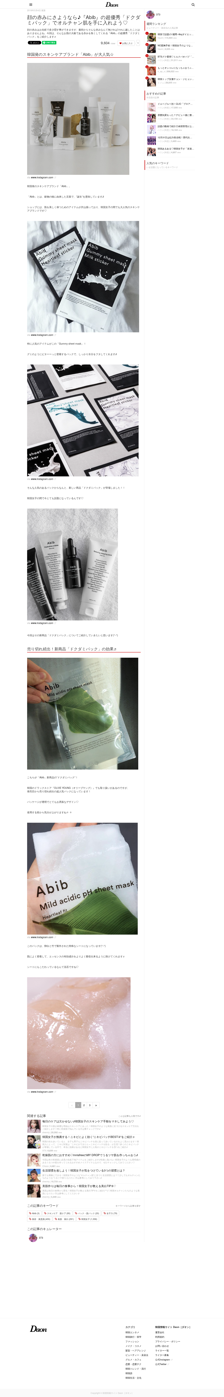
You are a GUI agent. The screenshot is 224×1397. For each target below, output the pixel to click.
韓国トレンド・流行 (135, 1368)
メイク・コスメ (133, 1346)
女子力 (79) (111, 1213)
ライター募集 (162, 1355)
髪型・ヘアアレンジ (135, 1350)
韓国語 (128, 1373)
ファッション (132, 1341)
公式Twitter (160, 1364)
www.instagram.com (42, 177)
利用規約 (159, 1336)
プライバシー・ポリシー (167, 1341)
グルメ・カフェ (133, 1359)
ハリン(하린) (164, 60)
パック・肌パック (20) (88, 1213)
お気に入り (127, 43)
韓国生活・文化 (133, 1377)
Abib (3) (35, 1213)
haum (160, 37)
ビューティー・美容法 (136, 1355)
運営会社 (159, 1332)
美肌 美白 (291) (65, 1218)
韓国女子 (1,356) (89, 1218)
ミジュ (161, 82)
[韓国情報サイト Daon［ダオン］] (111, 4)
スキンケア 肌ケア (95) (58, 1213)
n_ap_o (161, 71)
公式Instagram (162, 1359)
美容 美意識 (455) (40, 1218)
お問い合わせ (162, 1346)
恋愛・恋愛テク (133, 1364)
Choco (45, 1165)
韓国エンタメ (132, 1332)
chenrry (46, 1132)
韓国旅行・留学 (133, 1336)
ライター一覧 (162, 1350)
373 (44, 1150)
